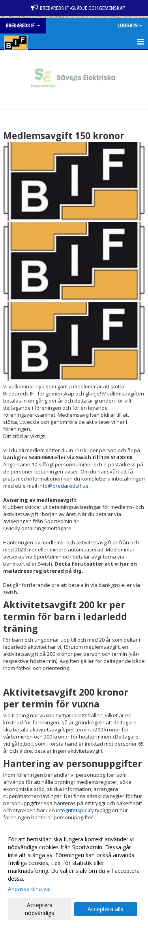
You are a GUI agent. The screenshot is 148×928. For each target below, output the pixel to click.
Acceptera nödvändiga (39, 909)
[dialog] (74, 876)
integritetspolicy (75, 810)
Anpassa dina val (29, 889)
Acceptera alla (106, 909)
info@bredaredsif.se (63, 485)
